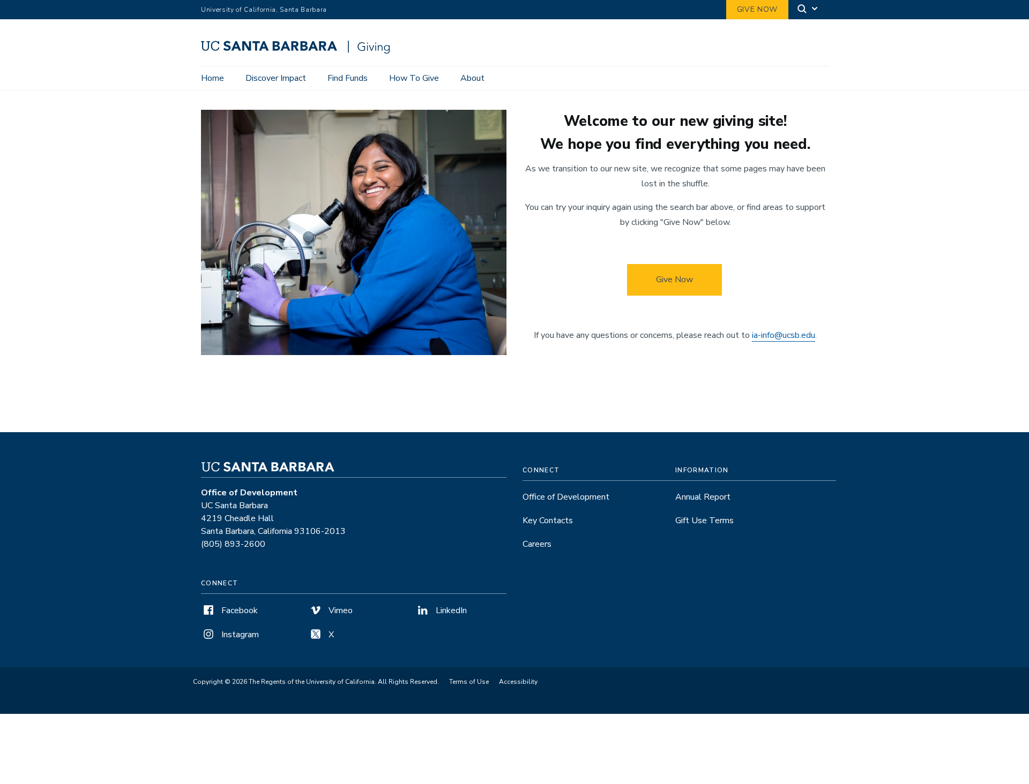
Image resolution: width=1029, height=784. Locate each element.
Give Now (757, 9)
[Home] (299, 51)
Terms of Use (469, 681)
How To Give (414, 78)
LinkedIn (450, 610)
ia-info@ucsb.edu (783, 335)
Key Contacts (548, 520)
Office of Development (566, 497)
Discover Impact (275, 78)
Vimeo (339, 610)
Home (212, 78)
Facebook (238, 610)
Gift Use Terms (704, 520)
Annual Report (702, 497)
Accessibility (518, 681)
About (472, 78)
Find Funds (347, 78)
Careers (537, 544)
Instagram (239, 634)
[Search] (808, 10)
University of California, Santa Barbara (264, 9)
